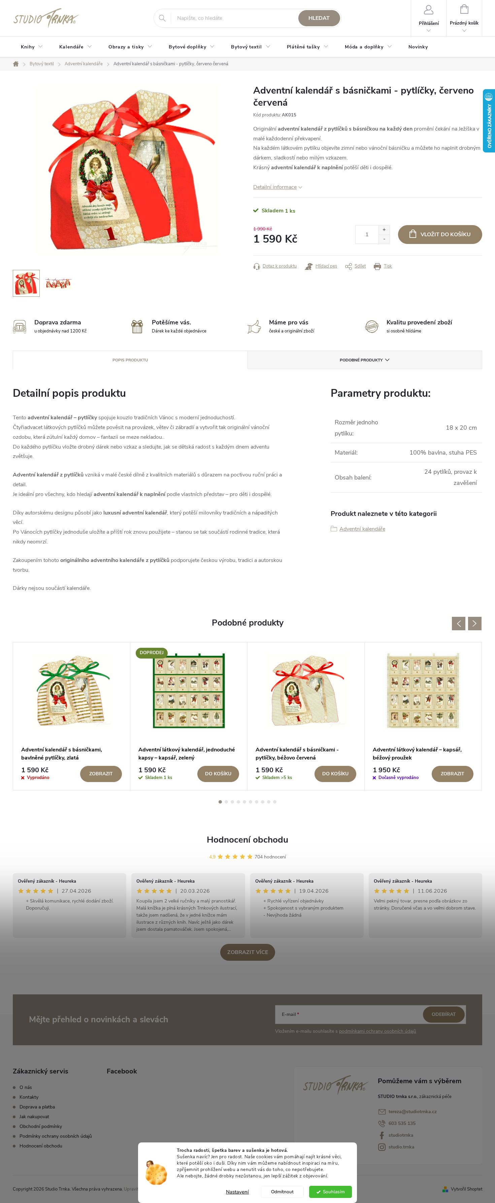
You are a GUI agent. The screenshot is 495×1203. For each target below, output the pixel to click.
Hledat (319, 18)
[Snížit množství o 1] (384, 239)
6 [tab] (250, 802)
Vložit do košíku (446, 234)
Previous (458, 623)
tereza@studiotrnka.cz (413, 1111)
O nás (26, 1087)
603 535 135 (402, 1123)
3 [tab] (232, 802)
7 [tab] (256, 802)
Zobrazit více (247, 952)
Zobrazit (101, 774)
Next (475, 623)
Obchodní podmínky (41, 1126)
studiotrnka (401, 1135)
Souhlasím (334, 1192)
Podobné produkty (361, 360)
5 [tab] (244, 802)
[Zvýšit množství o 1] (384, 230)
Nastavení (237, 1192)
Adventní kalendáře (362, 529)
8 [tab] (262, 802)
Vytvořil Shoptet (466, 1189)
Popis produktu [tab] (130, 360)
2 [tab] (226, 802)
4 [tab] (238, 802)
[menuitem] (32, 47)
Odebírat (444, 1014)
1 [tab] (220, 802)
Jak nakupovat (34, 1116)
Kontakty (29, 1097)
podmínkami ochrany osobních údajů (377, 1031)
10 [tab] (274, 802)
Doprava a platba (37, 1107)
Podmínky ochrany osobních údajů (56, 1136)
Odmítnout (282, 1192)
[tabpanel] (71, 716)
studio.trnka (402, 1147)
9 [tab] (268, 802)
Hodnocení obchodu (247, 840)
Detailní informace (275, 187)
